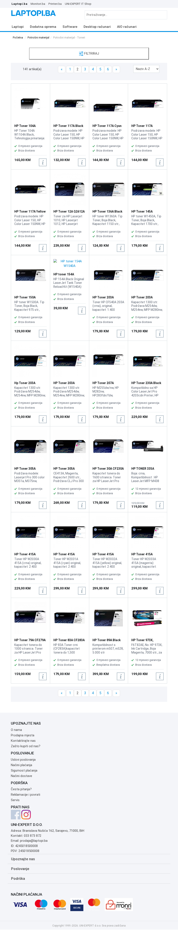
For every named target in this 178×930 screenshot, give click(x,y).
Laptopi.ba (19, 3)
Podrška (18, 878)
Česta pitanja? (21, 789)
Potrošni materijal (38, 37)
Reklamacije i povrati (25, 795)
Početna (18, 37)
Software (70, 27)
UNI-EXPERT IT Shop (78, 3)
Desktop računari (97, 27)
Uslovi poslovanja (23, 760)
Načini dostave (21, 776)
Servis (15, 800)
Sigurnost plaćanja (24, 770)
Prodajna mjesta (22, 735)
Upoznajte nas (23, 859)
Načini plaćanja (21, 765)
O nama (16, 730)
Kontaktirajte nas (23, 741)
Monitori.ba (38, 3)
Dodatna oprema (43, 27)
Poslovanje (20, 869)
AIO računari (127, 27)
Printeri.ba (55, 3)
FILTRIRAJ (91, 53)
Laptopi (18, 27)
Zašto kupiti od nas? (25, 746)
